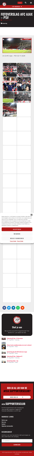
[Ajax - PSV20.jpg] (24, 195)
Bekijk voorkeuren (17, 238)
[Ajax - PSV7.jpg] (10, 110)
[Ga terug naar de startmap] (5, 60)
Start (8, 60)
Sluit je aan (17, 327)
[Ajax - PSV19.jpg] (10, 195)
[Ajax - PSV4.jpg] (24, 84)
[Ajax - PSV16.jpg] (24, 167)
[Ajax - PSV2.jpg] (24, 70)
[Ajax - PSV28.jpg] (24, 252)
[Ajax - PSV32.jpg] (24, 280)
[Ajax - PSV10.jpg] (24, 124)
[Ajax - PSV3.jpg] (10, 84)
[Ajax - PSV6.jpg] (22, 96)
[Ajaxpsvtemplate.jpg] (17, 295)
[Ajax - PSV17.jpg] (10, 181)
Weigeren (17, 234)
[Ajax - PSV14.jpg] (24, 152)
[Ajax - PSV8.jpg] (24, 110)
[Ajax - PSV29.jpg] (10, 266)
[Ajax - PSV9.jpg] (10, 124)
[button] (31, 215)
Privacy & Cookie (13, 241)
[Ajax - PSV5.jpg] (8, 96)
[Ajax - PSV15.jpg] (10, 167)
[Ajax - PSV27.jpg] (10, 252)
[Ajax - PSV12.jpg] (24, 138)
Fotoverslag (4, 23)
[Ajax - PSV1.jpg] (10, 70)
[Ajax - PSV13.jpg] (10, 152)
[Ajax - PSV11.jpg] (10, 138)
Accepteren (17, 229)
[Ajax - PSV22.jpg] (24, 209)
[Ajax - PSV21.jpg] (10, 209)
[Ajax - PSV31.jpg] (10, 280)
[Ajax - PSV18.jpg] (24, 181)
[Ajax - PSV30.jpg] (24, 266)
